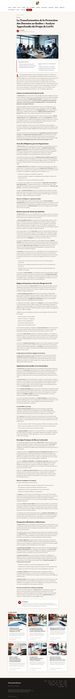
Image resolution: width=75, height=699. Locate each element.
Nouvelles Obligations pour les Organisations (27, 65)
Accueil (10, 7)
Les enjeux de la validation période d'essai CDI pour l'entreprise (36, 658)
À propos (23, 9)
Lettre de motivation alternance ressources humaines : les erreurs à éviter (57, 658)
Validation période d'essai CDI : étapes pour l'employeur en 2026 (15, 629)
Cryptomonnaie (11, 9)
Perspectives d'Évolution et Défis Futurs (46, 70)
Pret (28, 7)
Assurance (50, 7)
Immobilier (61, 7)
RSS (66, 686)
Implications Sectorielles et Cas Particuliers (47, 66)
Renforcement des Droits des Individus (26, 67)
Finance (56, 7)
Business (38, 7)
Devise (19, 7)
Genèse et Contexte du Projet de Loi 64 (26, 64)
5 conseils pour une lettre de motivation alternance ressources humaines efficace (37, 629)
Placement (32, 7)
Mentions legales (61, 686)
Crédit (18, 9)
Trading (23, 7)
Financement (44, 7)
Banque (14, 7)
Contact (29, 9)
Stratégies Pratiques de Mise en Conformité (47, 68)
